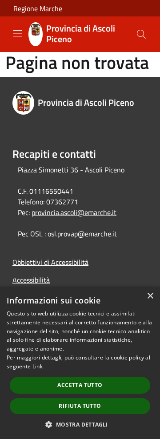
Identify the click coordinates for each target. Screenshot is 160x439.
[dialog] (80, 363)
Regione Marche (37, 8)
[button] (80, 424)
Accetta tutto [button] (79, 385)
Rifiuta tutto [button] (80, 406)
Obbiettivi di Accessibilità (50, 262)
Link (37, 366)
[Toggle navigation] (17, 33)
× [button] (150, 296)
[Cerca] (141, 34)
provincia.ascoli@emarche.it (74, 212)
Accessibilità (31, 280)
